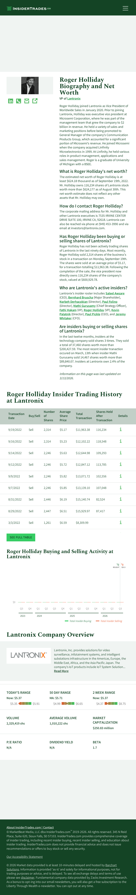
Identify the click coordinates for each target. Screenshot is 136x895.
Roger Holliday (94, 310)
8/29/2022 (15, 511)
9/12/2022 (15, 465)
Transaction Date (16, 416)
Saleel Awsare (115, 293)
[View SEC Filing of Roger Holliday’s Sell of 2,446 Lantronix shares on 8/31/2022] (120, 501)
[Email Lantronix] (26, 101)
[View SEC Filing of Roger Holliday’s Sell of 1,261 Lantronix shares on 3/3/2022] (120, 524)
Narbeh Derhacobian (74, 302)
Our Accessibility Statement (25, 857)
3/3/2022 (14, 523)
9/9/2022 (14, 476)
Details (123, 416)
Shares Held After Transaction (104, 416)
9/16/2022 (15, 441)
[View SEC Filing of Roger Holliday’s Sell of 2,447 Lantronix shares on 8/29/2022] (120, 512)
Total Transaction (84, 416)
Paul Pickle (92, 314)
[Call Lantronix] (18, 101)
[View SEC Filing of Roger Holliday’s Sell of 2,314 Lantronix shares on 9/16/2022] (120, 443)
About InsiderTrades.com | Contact (30, 827)
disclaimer (27, 878)
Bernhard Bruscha (80, 297)
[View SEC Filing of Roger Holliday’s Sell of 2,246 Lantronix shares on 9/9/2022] (120, 477)
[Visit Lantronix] (34, 101)
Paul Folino (109, 302)
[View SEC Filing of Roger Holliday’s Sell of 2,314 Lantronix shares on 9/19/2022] (120, 431)
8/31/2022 (15, 499)
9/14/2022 (15, 453)
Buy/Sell (34, 416)
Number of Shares (49, 416)
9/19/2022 (15, 430)
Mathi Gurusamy (84, 306)
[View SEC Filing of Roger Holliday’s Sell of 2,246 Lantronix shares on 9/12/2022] (120, 466)
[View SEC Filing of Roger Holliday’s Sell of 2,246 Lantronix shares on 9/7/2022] (120, 489)
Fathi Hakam (68, 310)
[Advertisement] (68, 44)
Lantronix (73, 99)
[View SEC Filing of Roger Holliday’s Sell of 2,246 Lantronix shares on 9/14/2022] (120, 454)
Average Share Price (65, 416)
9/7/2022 (14, 488)
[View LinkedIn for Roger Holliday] (10, 101)
